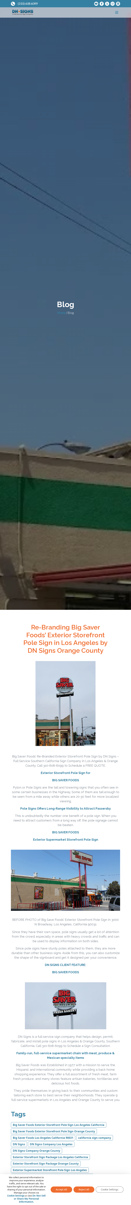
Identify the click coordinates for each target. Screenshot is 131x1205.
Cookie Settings (15, 1195)
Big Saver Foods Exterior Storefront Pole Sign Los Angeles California (58, 1125)
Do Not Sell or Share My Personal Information (30, 1198)
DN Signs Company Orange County (36, 1151)
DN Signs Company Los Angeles (51, 1144)
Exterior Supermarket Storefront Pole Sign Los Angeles (50, 1170)
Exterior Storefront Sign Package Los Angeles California (50, 1157)
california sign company (94, 1138)
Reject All (84, 1189)
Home (61, 313)
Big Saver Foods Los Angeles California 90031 (43, 1138)
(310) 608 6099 (28, 3)
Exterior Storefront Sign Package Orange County (46, 1163)
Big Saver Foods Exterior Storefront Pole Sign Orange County (54, 1131)
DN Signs (19, 1144)
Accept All (61, 1189)
